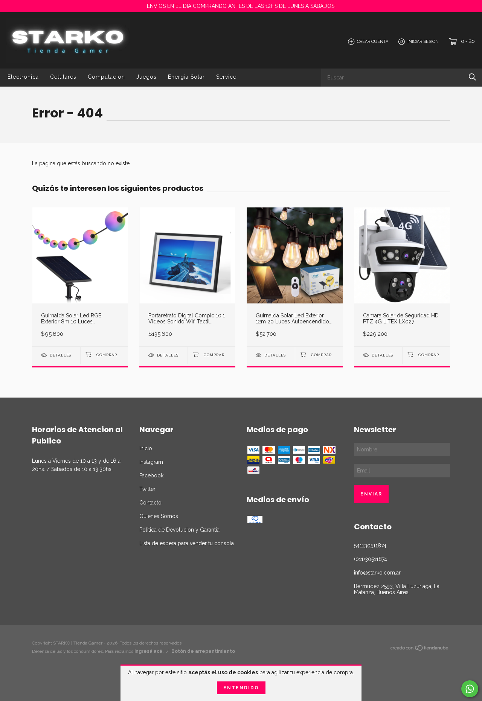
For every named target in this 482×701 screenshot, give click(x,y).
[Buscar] (472, 77)
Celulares (63, 77)
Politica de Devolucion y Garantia (179, 530)
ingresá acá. (148, 651)
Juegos (146, 77)
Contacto (150, 503)
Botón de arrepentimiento (203, 651)
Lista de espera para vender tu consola (186, 543)
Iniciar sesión (423, 41)
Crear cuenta (372, 41)
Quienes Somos (158, 516)
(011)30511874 (370, 559)
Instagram (151, 462)
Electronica (23, 77)
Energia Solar (186, 77)
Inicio (145, 448)
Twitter (147, 489)
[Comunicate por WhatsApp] (469, 688)
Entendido (241, 687)
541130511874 (370, 546)
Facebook (151, 475)
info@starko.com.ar (377, 573)
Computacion (106, 77)
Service (226, 77)
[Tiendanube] (420, 649)
